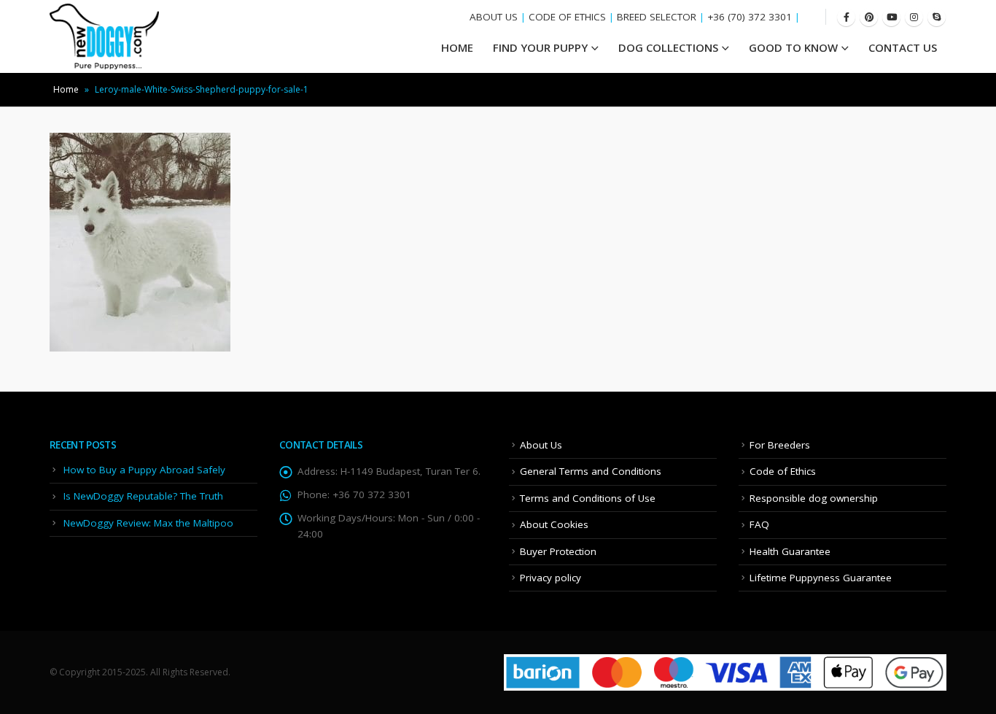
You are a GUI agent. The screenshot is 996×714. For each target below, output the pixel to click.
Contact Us (902, 47)
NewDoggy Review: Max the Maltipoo (148, 522)
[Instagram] (914, 17)
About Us (541, 444)
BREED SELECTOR (656, 16)
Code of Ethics (783, 471)
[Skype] (936, 17)
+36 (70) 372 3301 (749, 16)
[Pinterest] (869, 17)
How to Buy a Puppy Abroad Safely (144, 469)
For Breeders (780, 444)
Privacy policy (550, 577)
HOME (457, 47)
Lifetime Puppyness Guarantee (821, 577)
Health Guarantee (790, 551)
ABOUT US (494, 16)
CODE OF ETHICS (567, 16)
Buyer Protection (558, 551)
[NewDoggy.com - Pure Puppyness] (104, 36)
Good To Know (793, 47)
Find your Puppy (540, 47)
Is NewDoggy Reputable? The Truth (143, 495)
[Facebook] (846, 17)
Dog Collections (668, 47)
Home (66, 89)
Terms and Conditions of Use (587, 498)
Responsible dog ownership (814, 498)
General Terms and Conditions (590, 471)
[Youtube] (891, 17)
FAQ (759, 524)
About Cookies (554, 524)
